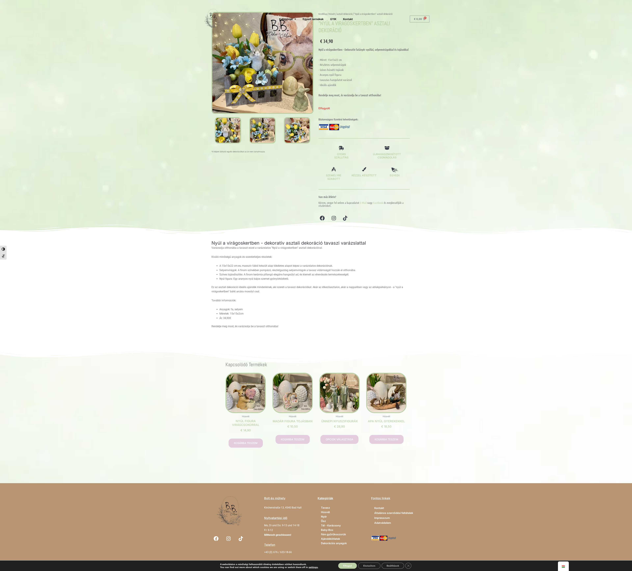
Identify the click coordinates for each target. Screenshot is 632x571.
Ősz (323, 521)
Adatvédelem (382, 522)
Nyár (324, 516)
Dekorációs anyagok (334, 543)
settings (313, 567)
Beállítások (393, 565)
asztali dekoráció (344, 13)
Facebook (378, 202)
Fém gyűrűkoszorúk (333, 534)
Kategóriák (286, 19)
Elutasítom (369, 565)
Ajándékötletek (330, 538)
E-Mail (363, 202)
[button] (215, 130)
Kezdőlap (322, 13)
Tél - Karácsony (331, 525)
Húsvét (332, 13)
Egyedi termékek (313, 19)
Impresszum (382, 518)
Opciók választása (339, 439)
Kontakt (348, 19)
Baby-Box (327, 530)
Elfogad (347, 565)
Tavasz (325, 507)
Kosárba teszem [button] (246, 443)
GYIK (333, 19)
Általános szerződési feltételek (393, 513)
